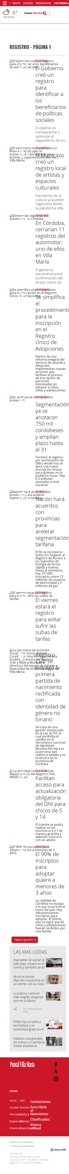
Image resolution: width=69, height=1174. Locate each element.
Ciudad (28, 3)
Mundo (24, 1107)
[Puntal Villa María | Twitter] (55, 1071)
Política (24, 1114)
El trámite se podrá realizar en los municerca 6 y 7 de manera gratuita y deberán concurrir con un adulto (49, 832)
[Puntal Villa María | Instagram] (55, 1078)
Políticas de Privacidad (23, 1146)
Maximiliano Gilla (32, 1010)
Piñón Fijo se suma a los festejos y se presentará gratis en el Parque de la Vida (28, 1027)
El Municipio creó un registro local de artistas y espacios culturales (50, 171)
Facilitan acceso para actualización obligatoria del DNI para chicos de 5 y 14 (50, 797)
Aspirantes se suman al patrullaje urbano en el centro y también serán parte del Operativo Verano (29, 967)
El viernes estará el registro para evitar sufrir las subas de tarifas (48, 619)
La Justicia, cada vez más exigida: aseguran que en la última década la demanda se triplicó (28, 1000)
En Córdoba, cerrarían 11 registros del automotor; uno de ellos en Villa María (50, 242)
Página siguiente (23, 939)
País (22, 1100)
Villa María (41, 148)
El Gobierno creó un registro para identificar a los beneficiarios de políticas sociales (50, 93)
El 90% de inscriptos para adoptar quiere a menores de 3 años (49, 873)
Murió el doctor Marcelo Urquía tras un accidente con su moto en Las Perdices (29, 982)
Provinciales (42, 215)
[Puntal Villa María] (22, 1067)
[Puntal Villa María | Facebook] (55, 1064)
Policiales (15, 1114)
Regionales (43, 3)
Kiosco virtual (35, 1126)
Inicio (16, 3)
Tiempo (25, 1121)
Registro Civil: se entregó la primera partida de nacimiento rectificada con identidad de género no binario (50, 687)
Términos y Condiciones (21, 1142)
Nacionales (41, 61)
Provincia (15, 1128)
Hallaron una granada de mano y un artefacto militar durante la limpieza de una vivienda (29, 1045)
